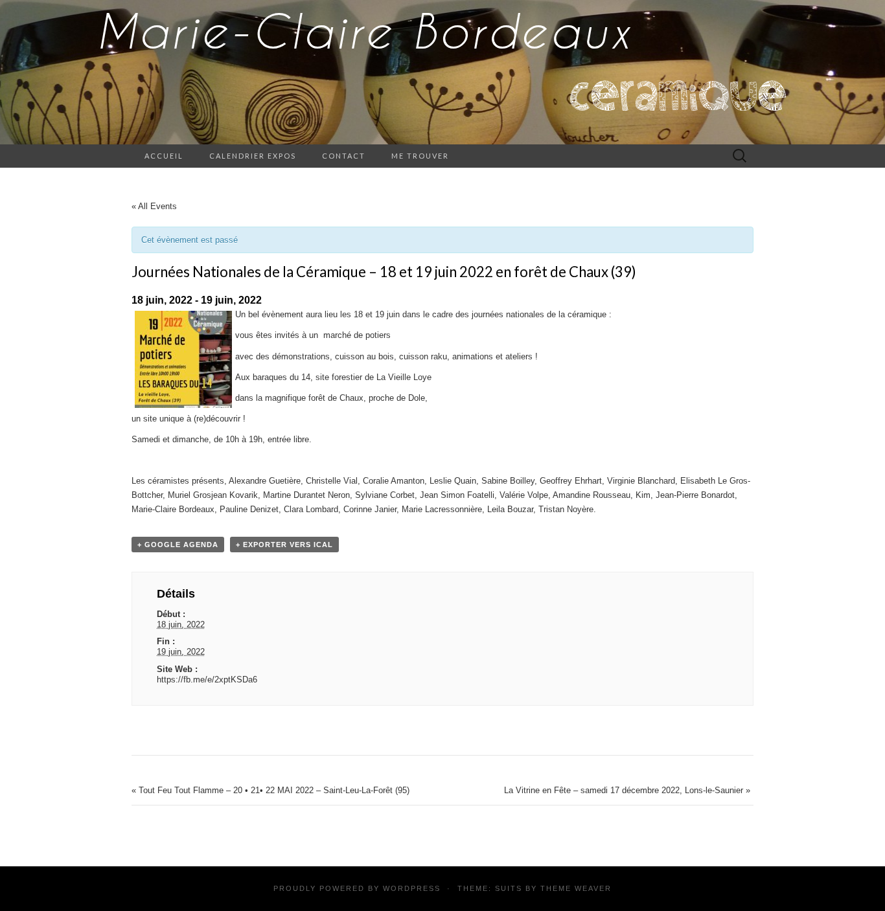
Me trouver (420, 156)
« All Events (154, 206)
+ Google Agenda (177, 544)
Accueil (163, 156)
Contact (343, 156)
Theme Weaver (576, 888)
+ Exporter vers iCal (284, 544)
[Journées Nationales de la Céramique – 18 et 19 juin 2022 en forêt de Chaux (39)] (183, 359)
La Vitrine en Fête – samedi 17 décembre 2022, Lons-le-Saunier (627, 790)
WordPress (412, 888)
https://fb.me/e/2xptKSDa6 (207, 679)
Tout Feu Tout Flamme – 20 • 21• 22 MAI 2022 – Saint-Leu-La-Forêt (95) (270, 790)
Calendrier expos (252, 156)
